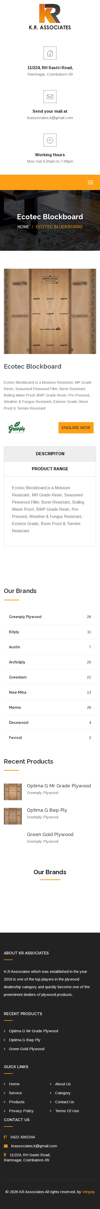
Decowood (50, 723)
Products (17, 1102)
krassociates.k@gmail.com (50, 118)
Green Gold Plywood (50, 834)
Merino (50, 707)
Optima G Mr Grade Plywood (59, 785)
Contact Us (64, 1102)
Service (15, 1093)
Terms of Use (67, 1111)
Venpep (88, 1192)
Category (63, 1093)
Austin (50, 647)
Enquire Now (76, 427)
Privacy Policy (21, 1111)
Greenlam (50, 677)
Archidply (50, 662)
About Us (63, 1084)
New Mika (50, 692)
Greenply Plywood (50, 617)
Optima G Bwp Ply (47, 810)
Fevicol (50, 738)
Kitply (50, 632)
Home (23, 227)
